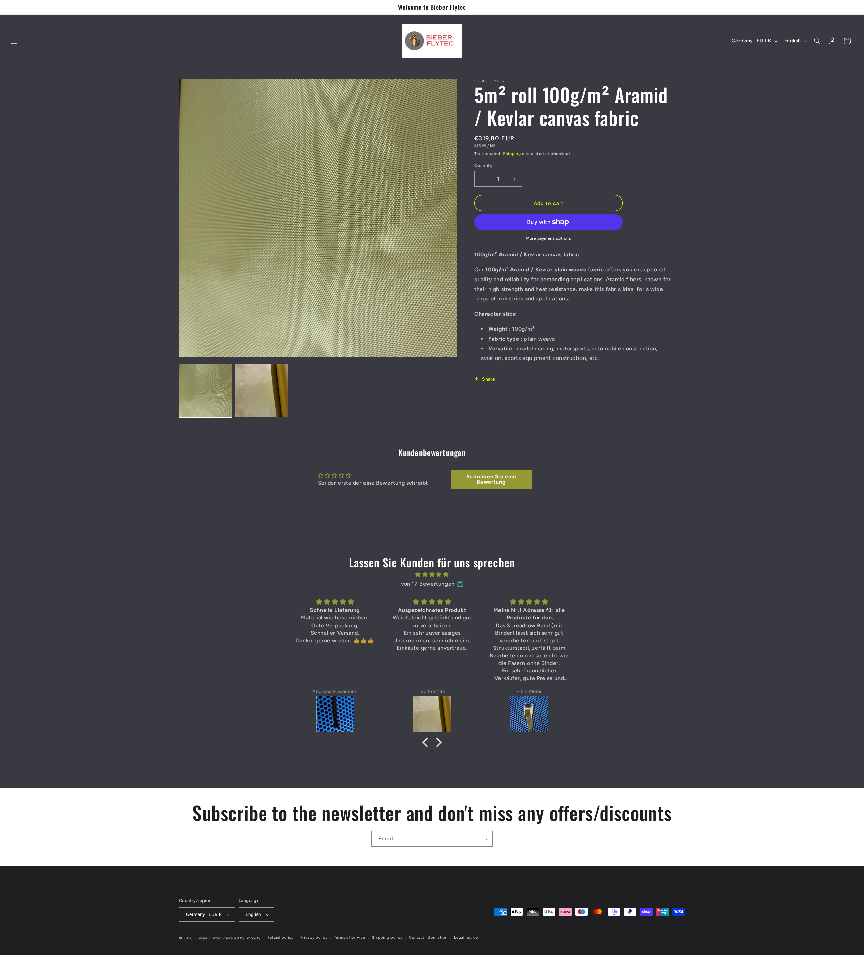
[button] (14, 40)
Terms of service (349, 937)
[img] (432, 574)
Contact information (428, 937)
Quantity (483, 165)
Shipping (512, 153)
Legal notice (466, 937)
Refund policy (280, 937)
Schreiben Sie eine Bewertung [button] (491, 479)
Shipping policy (387, 937)
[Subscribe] (485, 839)
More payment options (548, 238)
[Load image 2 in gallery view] (261, 390)
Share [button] (488, 379)
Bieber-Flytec (208, 938)
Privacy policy (314, 937)
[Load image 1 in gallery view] (205, 390)
